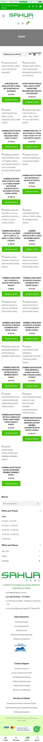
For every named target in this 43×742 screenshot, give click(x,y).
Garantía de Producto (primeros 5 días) (21, 703)
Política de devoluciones (21, 681)
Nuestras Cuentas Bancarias (21, 634)
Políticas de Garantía (21, 712)
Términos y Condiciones (21, 690)
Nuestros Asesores (21, 668)
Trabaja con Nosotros (21, 639)
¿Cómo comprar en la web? (21, 673)
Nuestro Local (21, 630)
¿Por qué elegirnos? (21, 626)
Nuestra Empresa (21, 622)
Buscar (5, 497)
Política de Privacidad (21, 685)
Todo (4, 516)
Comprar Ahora (11, 100)
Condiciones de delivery (22, 677)
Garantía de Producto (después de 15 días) (21, 708)
